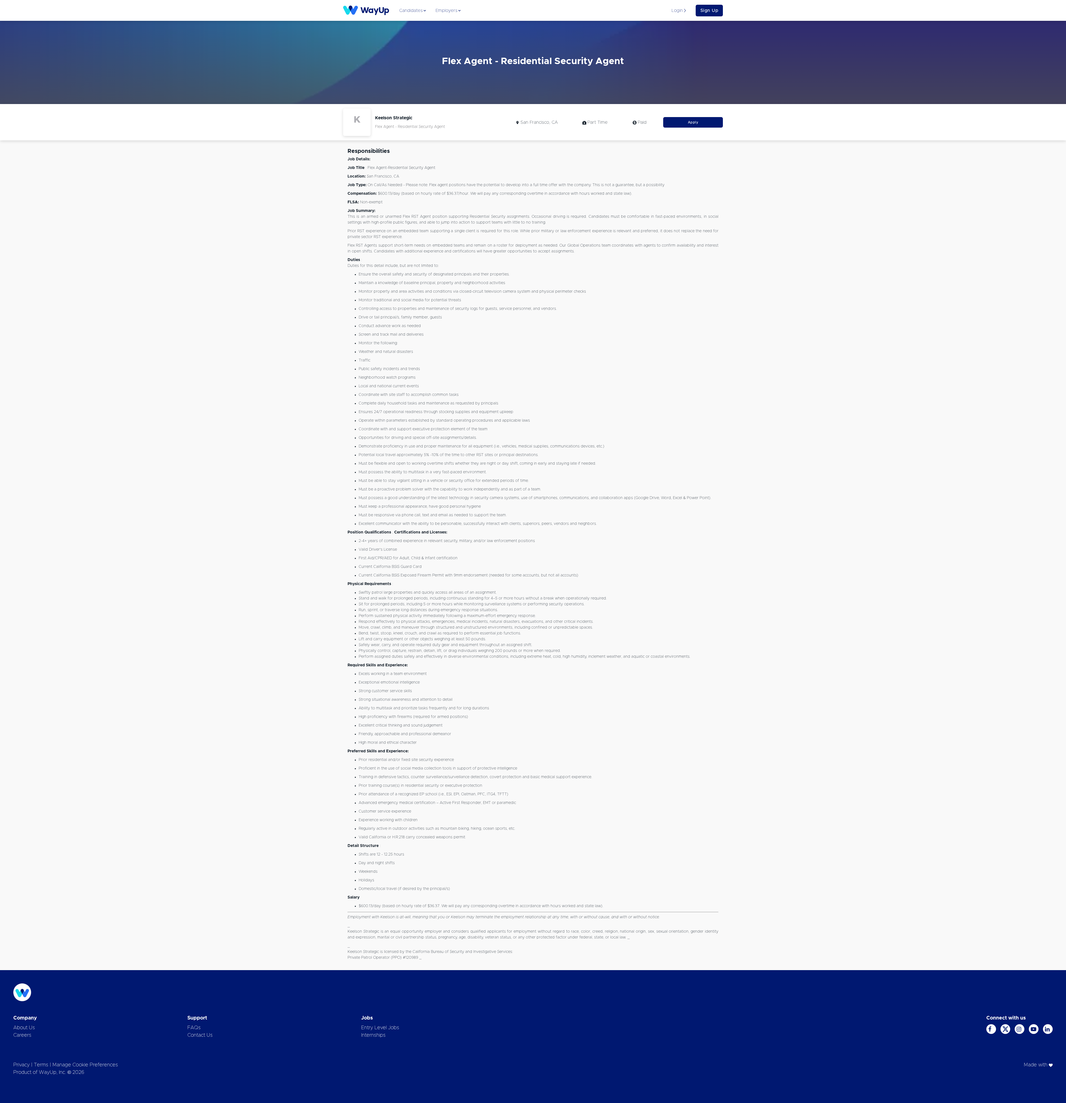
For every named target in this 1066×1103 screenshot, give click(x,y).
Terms (41, 1064)
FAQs (194, 1027)
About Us (24, 1027)
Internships (373, 1035)
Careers (22, 1035)
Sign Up (709, 10)
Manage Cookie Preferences (85, 1064)
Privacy (21, 1064)
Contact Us (200, 1035)
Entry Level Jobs (380, 1027)
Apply (693, 122)
